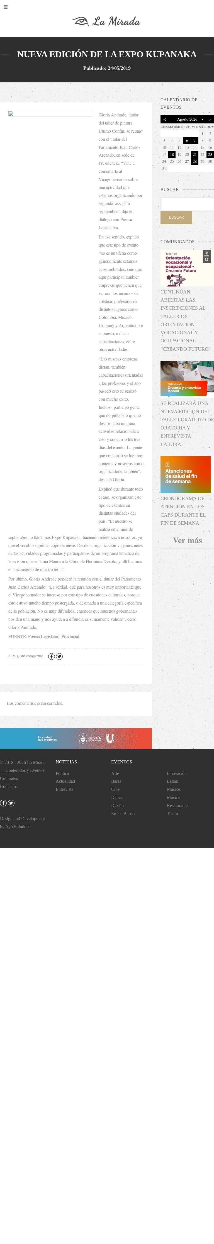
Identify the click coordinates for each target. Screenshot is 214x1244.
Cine (115, 789)
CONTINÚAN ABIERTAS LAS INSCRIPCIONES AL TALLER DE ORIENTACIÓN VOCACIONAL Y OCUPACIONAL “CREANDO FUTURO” (185, 320)
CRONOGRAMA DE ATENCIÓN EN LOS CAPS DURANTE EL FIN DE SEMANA (183, 511)
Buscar (176, 217)
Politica (62, 773)
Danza (117, 797)
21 (195, 154)
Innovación (177, 773)
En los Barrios (123, 813)
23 (210, 154)
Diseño (117, 805)
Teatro (172, 813)
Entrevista (64, 789)
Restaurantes (178, 805)
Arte (115, 773)
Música (173, 797)
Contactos (9, 786)
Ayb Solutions (17, 826)
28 (195, 161)
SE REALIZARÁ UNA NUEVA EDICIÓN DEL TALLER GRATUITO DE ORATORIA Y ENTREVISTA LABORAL (187, 423)
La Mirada (36, 762)
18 (172, 154)
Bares (116, 781)
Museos (174, 789)
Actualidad (65, 781)
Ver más (187, 540)
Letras (172, 781)
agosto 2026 (187, 119)
